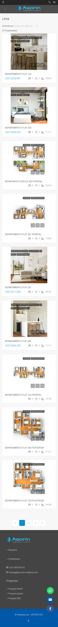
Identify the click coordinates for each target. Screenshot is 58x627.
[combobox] (26, 26)
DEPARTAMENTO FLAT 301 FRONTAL (23, 234)
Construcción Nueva (19, 37)
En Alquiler (33, 37)
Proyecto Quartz (37, 145)
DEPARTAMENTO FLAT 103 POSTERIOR (24, 500)
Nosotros (12, 550)
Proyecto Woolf (23, 41)
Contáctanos (14, 559)
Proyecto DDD (14, 598)
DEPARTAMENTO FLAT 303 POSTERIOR (24, 447)
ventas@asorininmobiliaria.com (23, 572)
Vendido (27, 145)
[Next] (42, 523)
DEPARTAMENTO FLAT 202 (18, 127)
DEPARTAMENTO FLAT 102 (18, 74)
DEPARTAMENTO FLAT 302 (18, 341)
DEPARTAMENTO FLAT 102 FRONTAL (23, 395)
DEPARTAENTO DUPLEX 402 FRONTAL (24, 181)
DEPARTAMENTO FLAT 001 (18, 287)
